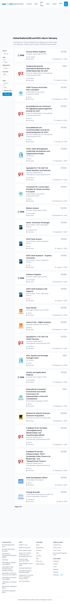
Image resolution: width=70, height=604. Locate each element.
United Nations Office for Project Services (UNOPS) (9, 574)
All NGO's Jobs (23, 545)
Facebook (56, 561)
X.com (55, 566)
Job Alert (66, 3)
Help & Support (40, 564)
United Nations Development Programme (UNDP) (9, 555)
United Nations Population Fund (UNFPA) (9, 578)
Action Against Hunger (25, 550)
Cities (36, 4)
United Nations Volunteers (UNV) (9, 582)
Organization (6, 65)
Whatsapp (56, 575)
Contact (54, 4)
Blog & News (41, 3)
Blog (37, 558)
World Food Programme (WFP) (8, 591)
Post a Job (39, 561)
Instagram (55, 569)
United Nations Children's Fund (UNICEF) (9, 563)
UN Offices (5, 560)
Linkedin (55, 564)
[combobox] (3, 61)
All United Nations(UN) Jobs (8, 545)
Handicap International (25, 568)
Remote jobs (8, 90)
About (48, 4)
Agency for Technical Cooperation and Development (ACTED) (25, 554)
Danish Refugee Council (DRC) (26, 564)
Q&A (60, 3)
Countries (29, 4)
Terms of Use (57, 550)
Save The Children (24, 581)
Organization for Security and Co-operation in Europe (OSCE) (26, 576)
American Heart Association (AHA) (24, 560)
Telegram (55, 572)
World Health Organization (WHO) (9, 587)
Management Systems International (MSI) (25, 571)
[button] (5, 74)
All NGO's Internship (24, 547)
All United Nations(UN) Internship (8, 550)
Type (3, 57)
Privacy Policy (57, 547)
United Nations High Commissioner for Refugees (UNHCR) (7, 568)
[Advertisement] (35, 21)
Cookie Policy (57, 545)
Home (11, 4)
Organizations (20, 4)
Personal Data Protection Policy (60, 553)
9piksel (50, 599)
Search (4, 50)
